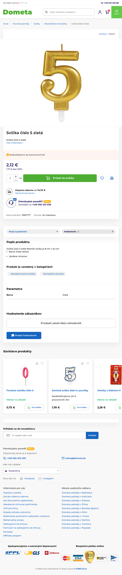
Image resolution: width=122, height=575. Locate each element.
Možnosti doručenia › (25, 193)
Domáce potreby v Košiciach (77, 496)
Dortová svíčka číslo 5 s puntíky (70, 390)
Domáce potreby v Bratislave (77, 492)
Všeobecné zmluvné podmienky (20, 504)
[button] (116, 12)
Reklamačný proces (13, 520)
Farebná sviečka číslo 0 (20, 390)
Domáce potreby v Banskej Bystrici (80, 508)
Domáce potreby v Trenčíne (76, 524)
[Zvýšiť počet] (16, 176)
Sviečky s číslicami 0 (109, 390)
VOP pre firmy (10, 508)
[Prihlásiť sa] (99, 12)
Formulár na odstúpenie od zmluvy (22, 527)
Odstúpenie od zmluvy (15, 524)
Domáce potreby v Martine (76, 520)
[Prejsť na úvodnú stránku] (17, 12)
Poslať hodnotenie (25, 335)
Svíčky (37, 24)
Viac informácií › (15, 142)
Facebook (29, 478)
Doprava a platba (12, 492)
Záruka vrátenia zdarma (15, 496)
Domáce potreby (21, 24)
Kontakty (8, 531)
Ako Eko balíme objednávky (18, 500)
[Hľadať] (46, 12)
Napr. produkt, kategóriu (63, 12)
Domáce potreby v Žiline (75, 504)
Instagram (48, 478)
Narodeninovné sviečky (55, 24)
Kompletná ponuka (53, 273)
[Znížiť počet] (16, 180)
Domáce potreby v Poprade (76, 527)
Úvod (5, 24)
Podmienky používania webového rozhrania (26, 516)
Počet (10, 178)
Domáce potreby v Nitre (74, 512)
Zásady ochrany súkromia (16, 512)
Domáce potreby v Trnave (75, 516)
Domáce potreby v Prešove (76, 500)
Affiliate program (12, 535)
